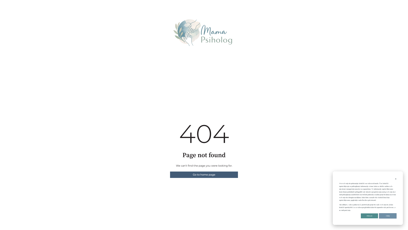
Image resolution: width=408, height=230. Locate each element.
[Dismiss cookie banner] (396, 179)
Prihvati (369, 216)
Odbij (388, 216)
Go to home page (204, 174)
